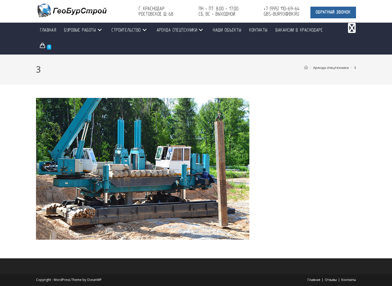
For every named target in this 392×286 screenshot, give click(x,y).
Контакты (348, 279)
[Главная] (306, 67)
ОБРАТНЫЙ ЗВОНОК (333, 12)
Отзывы (331, 279)
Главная (313, 279)
